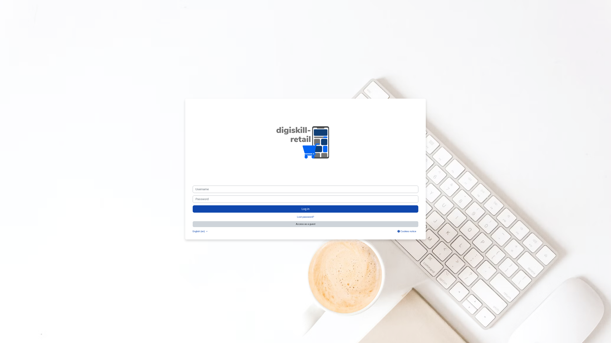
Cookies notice (408, 231)
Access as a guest (305, 224)
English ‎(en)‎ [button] (199, 231)
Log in (305, 209)
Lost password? (305, 216)
